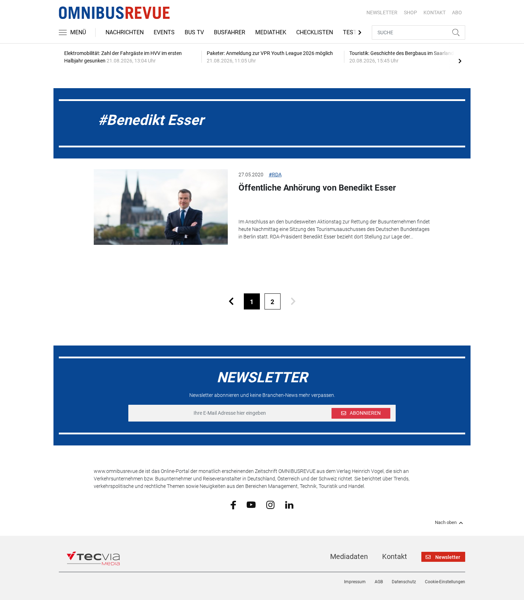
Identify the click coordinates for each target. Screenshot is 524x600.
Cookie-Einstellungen (445, 581)
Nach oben (446, 522)
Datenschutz (404, 581)
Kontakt (394, 556)
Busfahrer (229, 32)
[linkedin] (289, 504)
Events (164, 32)
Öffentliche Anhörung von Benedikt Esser (317, 188)
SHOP (410, 12)
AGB (379, 581)
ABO (457, 12)
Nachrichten (125, 32)
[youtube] (251, 504)
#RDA (275, 174)
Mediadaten (349, 556)
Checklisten (314, 32)
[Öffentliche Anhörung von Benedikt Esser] (161, 207)
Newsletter (381, 12)
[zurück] (231, 301)
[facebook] (233, 505)
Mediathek (270, 32)
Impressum (355, 581)
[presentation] (459, 60)
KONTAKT (434, 12)
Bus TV (194, 32)
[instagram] (270, 504)
